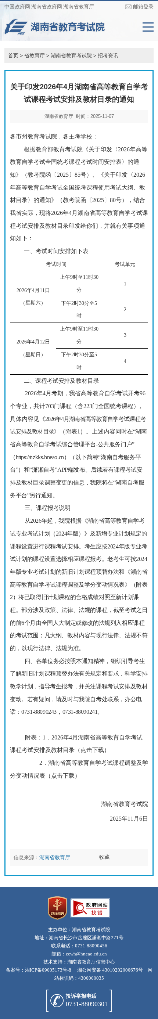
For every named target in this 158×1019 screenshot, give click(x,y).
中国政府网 (17, 7)
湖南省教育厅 (78, 7)
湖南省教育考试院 (71, 55)
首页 (13, 55)
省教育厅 (34, 55)
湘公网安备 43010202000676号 (110, 970)
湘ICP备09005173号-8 (48, 970)
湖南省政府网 (46, 7)
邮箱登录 (143, 7)
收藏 (104, 857)
